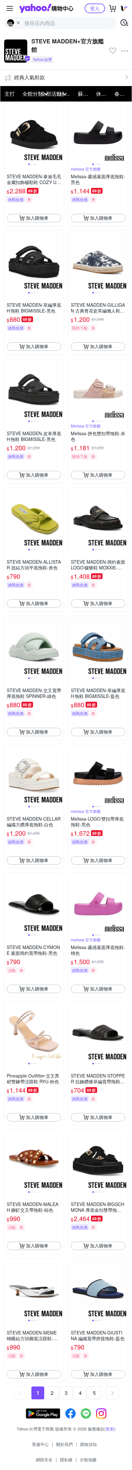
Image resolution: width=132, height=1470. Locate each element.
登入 (95, 8)
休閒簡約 (103, 93)
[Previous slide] (8, 132)
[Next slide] (59, 132)
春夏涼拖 (121, 93)
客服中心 (40, 1444)
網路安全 (44, 1460)
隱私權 (66, 1460)
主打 (9, 93)
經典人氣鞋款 (29, 77)
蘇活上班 (85, 93)
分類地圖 (88, 1460)
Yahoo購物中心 (46, 8)
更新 (110, 1429)
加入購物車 (37, 218)
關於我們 (64, 1444)
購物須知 (88, 1444)
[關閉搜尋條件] (18, 23)
